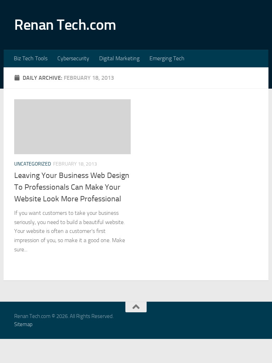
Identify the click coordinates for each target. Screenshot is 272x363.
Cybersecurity (73, 58)
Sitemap (23, 324)
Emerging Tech (167, 58)
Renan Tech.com (65, 25)
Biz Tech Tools (30, 58)
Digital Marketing (119, 58)
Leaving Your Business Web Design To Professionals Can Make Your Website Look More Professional (71, 187)
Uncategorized (32, 164)
